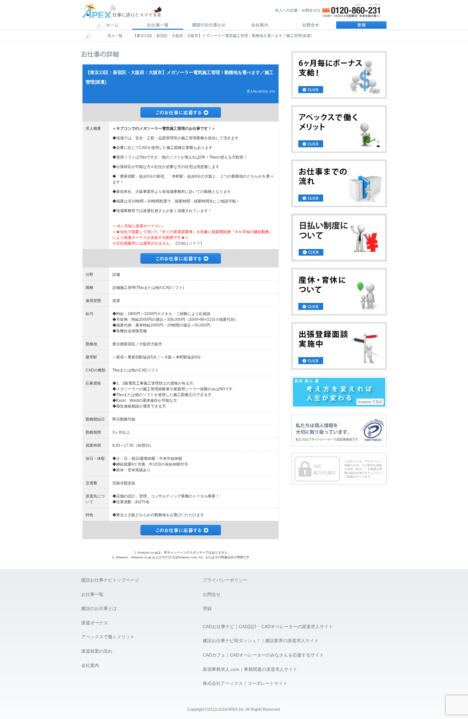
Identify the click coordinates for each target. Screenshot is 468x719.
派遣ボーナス (94, 622)
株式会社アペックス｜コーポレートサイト (245, 683)
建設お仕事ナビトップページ (110, 580)
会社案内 (259, 25)
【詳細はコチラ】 (189, 243)
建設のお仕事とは (99, 608)
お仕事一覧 (92, 594)
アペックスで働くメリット (108, 636)
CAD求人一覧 (157, 25)
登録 (361, 25)
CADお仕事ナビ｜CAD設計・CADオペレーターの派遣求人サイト (268, 626)
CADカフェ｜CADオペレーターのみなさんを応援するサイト (263, 654)
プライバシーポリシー (225, 580)
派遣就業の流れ (96, 651)
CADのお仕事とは (208, 25)
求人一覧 (115, 35)
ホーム (106, 25)
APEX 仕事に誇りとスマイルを (126, 12)
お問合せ (310, 25)
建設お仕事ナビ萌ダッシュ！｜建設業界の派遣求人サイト (261, 640)
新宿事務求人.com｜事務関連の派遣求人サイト (250, 669)
